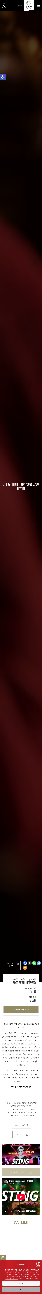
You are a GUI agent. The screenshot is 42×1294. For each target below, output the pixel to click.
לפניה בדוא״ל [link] (20, 1134)
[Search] (10, 6)
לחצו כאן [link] (13, 1172)
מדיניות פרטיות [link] (11, 1278)
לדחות (21, 1290)
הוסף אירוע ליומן (10, 964)
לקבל (21, 1283)
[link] (3, 77)
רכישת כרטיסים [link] (22, 1009)
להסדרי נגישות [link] (20, 1125)
